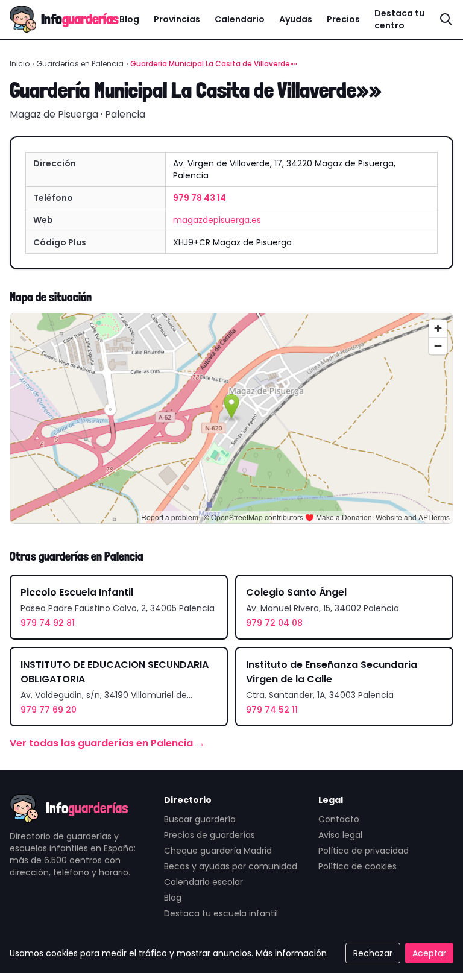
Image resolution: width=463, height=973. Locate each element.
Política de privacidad (363, 851)
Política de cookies (357, 866)
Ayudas (295, 19)
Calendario (240, 19)
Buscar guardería (200, 819)
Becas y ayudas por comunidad (230, 866)
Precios (343, 19)
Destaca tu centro (399, 19)
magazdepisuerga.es (217, 220)
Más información (291, 953)
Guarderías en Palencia (80, 63)
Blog (129, 19)
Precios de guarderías (209, 835)
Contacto (338, 819)
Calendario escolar (203, 882)
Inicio (20, 63)
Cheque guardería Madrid (218, 851)
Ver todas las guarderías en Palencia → (107, 743)
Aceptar (429, 953)
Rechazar (372, 953)
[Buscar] (446, 19)
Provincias (177, 19)
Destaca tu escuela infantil (221, 913)
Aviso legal (340, 835)
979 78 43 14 (199, 198)
